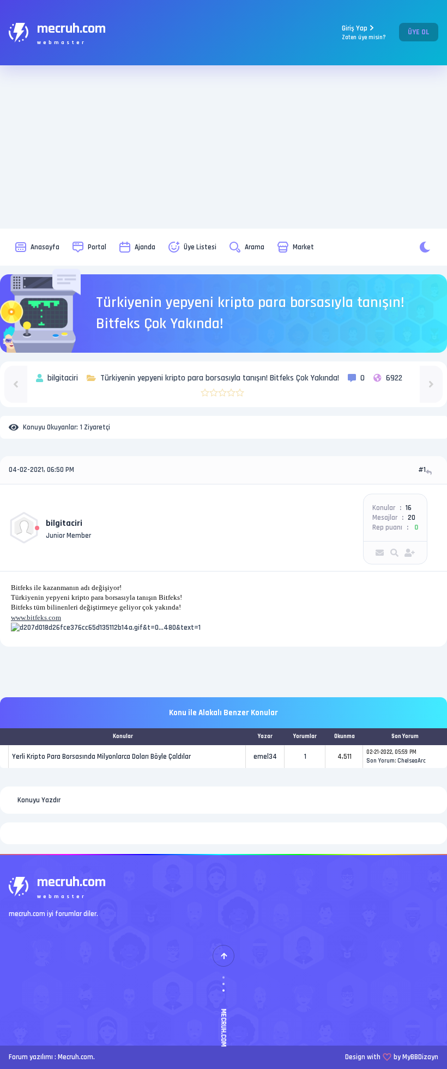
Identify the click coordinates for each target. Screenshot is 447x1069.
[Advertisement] (223, 147)
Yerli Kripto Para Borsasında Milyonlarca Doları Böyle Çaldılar (101, 756)
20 (411, 517)
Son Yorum (380, 761)
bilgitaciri (64, 523)
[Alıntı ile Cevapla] (430, 472)
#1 (422, 469)
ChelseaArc (411, 761)
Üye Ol (419, 32)
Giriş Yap (364, 32)
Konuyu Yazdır (39, 800)
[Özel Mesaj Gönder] (380, 553)
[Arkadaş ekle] (409, 553)
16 (409, 507)
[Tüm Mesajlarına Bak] (394, 553)
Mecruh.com (75, 1057)
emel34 (265, 756)
